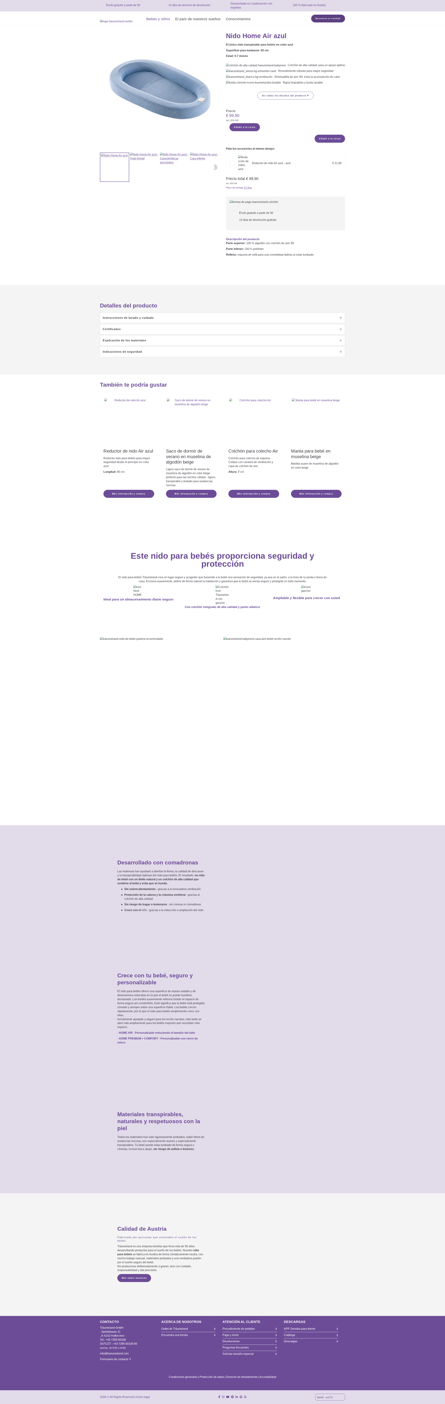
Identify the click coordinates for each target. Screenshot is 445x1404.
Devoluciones (231, 1341)
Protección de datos (212, 1376)
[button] (215, 167)
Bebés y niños (158, 19)
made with (325, 1397)
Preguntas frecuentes (235, 1347)
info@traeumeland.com (114, 1353)
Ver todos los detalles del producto (285, 95)
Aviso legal (143, 1396)
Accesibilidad (268, 1376)
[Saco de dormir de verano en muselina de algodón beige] (191, 423)
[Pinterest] (232, 1396)
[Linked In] (237, 1396)
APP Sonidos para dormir (299, 1328)
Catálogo (289, 1335)
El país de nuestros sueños (198, 19)
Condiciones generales (183, 1376)
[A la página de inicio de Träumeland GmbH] (122, 21)
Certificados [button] (112, 329)
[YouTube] (227, 1396)
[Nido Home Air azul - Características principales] (174, 167)
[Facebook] (219, 1396)
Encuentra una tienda (174, 1335)
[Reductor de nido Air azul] (128, 423)
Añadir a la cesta (245, 127)
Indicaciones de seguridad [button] (122, 351)
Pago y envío (230, 1335)
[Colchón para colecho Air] (253, 417)
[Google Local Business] (241, 1396)
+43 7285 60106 (116, 1339)
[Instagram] (223, 1396)
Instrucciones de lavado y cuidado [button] (128, 317)
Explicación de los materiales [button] (124, 340)
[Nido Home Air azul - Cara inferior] (204, 167)
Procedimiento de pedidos (238, 1328)
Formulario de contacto (114, 1359)
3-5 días (248, 187)
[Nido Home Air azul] (114, 167)
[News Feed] (245, 1396)
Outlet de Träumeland (174, 1328)
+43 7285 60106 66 (125, 1343)
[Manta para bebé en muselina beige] (316, 423)
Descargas (290, 1341)
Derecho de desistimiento (242, 1376)
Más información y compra (128, 494)
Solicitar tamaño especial (238, 1353)
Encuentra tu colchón (328, 18)
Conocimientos (238, 19)
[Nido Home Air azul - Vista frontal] (144, 167)
